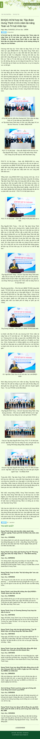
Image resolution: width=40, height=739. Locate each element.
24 (21, 727)
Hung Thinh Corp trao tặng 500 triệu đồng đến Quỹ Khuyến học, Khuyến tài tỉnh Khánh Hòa (19, 649)
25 (22, 727)
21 (17, 727)
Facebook (26, 732)
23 (20, 727)
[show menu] (2, 3)
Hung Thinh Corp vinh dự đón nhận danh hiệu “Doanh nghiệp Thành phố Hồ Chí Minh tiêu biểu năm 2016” (20, 532)
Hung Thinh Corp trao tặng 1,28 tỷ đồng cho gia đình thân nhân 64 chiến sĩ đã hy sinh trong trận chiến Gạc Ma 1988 (20, 708)
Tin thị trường (6, 14)
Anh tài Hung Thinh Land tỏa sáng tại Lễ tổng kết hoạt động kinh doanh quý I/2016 (18, 689)
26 (24, 727)
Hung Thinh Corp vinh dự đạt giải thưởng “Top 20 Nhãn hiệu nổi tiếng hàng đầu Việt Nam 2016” (18, 630)
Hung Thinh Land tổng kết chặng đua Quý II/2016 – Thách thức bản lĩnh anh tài (19, 592)
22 (18, 727)
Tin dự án (16, 14)
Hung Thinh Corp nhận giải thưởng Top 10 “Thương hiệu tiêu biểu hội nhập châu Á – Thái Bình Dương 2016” (19, 553)
